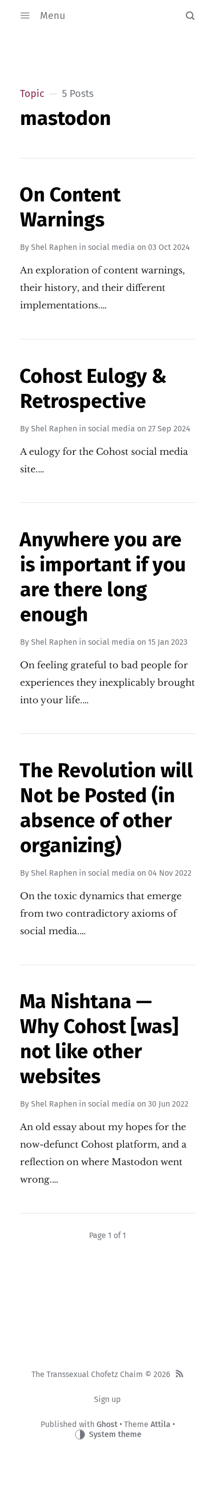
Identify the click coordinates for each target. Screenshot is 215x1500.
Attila (160, 1424)
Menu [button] (53, 15)
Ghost (107, 1424)
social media (111, 247)
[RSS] (180, 1375)
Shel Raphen (54, 247)
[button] (190, 15)
